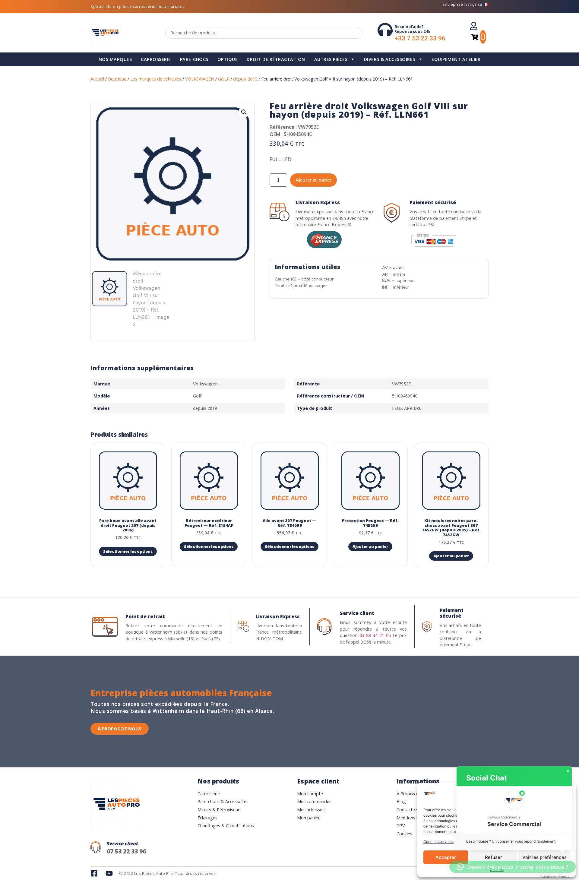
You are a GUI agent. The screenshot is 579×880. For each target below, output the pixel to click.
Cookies (497, 869)
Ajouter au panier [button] (370, 546)
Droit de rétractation (276, 59)
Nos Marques (115, 59)
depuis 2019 (245, 79)
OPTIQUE (227, 59)
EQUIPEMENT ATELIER (456, 59)
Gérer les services (438, 841)
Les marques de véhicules (155, 79)
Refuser (493, 857)
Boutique (117, 79)
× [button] (568, 771)
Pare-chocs (194, 59)
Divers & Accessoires (389, 59)
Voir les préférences (544, 857)
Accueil (97, 79)
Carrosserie (156, 59)
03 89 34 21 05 (375, 635)
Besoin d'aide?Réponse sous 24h (412, 29)
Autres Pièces (331, 59)
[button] (244, 112)
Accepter (445, 857)
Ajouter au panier (313, 180)
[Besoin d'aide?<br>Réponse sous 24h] (385, 29)
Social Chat (486, 778)
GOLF (223, 79)
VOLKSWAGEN (199, 79)
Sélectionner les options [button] (128, 551)
